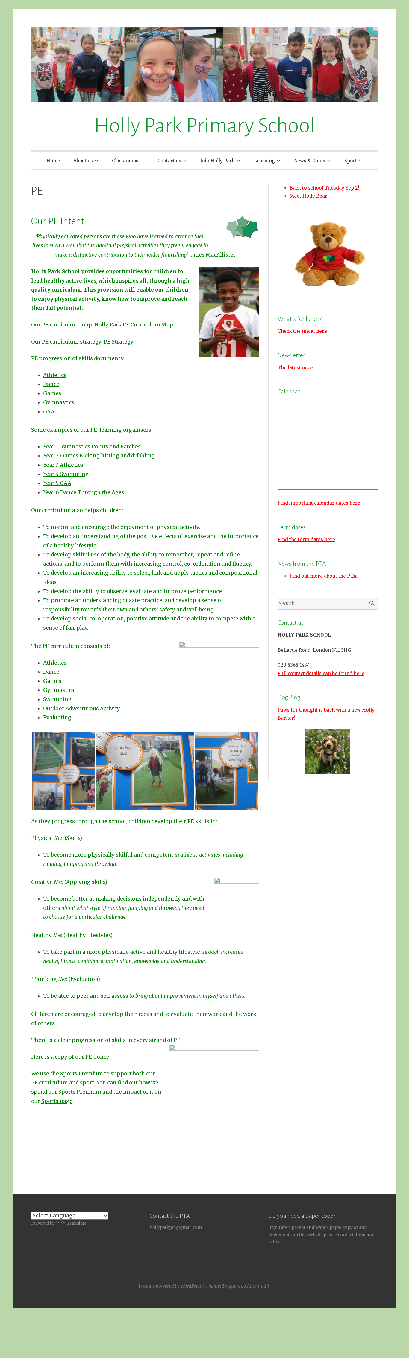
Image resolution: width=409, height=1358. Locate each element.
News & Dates (309, 161)
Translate (77, 1223)
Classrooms (125, 161)
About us (83, 161)
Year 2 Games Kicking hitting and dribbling (99, 455)
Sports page (56, 1101)
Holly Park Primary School (204, 126)
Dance (51, 384)
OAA (48, 411)
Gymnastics (58, 402)
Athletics (54, 375)
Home (53, 161)
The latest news (296, 367)
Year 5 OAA (57, 483)
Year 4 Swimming (66, 474)
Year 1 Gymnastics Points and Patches (92, 446)
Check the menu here (302, 331)
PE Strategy (119, 341)
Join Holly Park (217, 161)
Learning (264, 161)
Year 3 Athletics (63, 465)
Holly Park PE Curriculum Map (133, 324)
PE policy (97, 1057)
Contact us (169, 161)
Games (52, 393)
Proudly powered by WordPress (170, 1286)
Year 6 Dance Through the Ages (83, 492)
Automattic (258, 1286)
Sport (350, 161)
